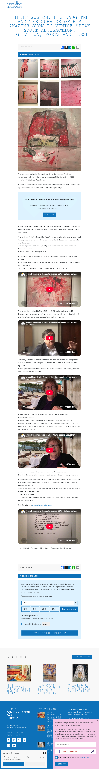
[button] (44, 753)
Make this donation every (33, 624)
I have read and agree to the (73, 757)
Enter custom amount (69, 609)
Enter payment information (49, 633)
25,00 (25, 609)
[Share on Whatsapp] (73, 47)
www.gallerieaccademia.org (42, 505)
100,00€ (44, 609)
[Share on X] (66, 47)
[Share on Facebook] (62, 47)
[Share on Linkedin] (69, 47)
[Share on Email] (77, 47)
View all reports (82, 657)
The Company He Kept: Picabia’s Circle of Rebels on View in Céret (79, 688)
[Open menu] (91, 4)
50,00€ (35, 609)
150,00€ (54, 609)
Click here (49, 215)
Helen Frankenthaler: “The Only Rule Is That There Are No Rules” (18, 689)
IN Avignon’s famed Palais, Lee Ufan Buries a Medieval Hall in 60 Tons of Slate (49, 689)
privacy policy (84, 757)
